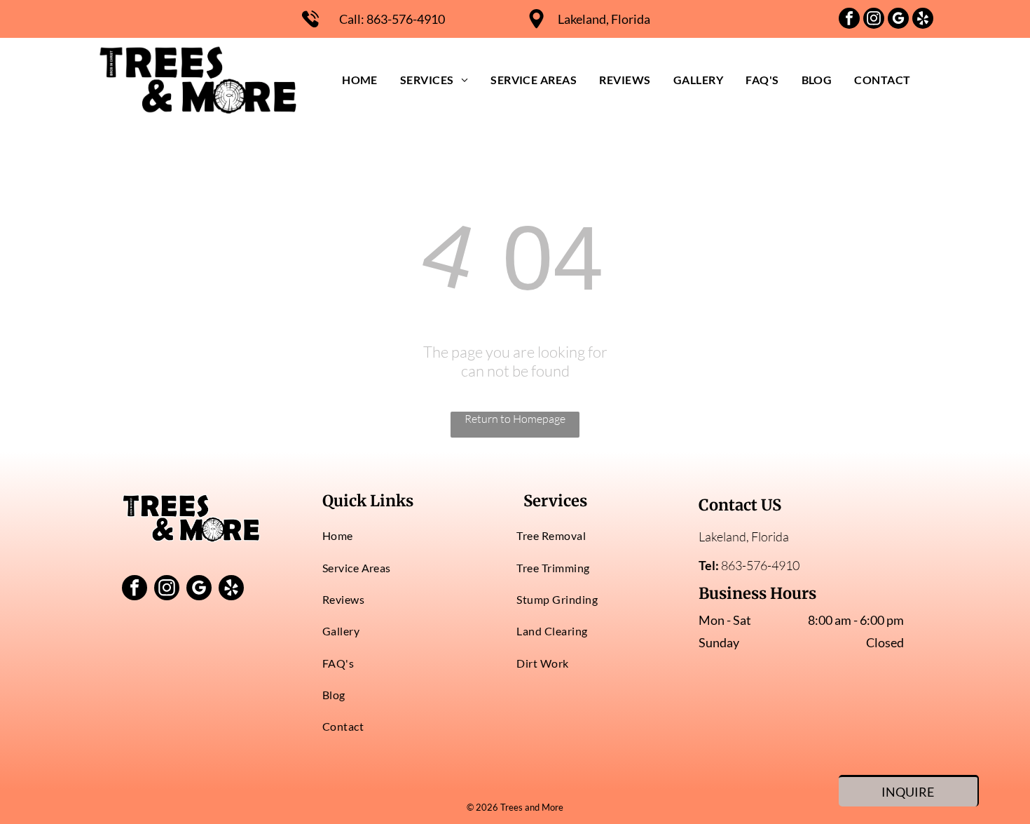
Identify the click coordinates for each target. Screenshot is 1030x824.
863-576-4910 (405, 19)
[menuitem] (360, 79)
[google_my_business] (898, 20)
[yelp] (922, 20)
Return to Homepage (515, 419)
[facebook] (849, 20)
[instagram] (873, 20)
